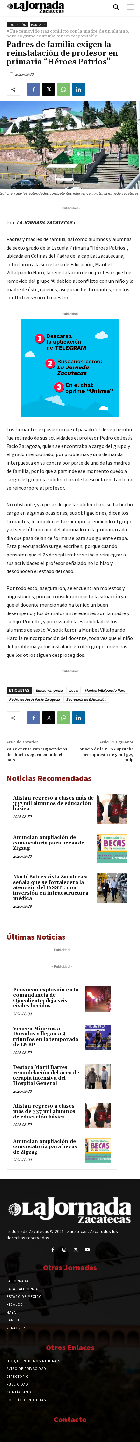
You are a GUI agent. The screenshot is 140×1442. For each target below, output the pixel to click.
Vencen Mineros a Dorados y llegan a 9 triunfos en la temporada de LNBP (45, 1037)
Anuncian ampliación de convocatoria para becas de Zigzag (48, 842)
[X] (48, 89)
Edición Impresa (49, 690)
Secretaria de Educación (86, 699)
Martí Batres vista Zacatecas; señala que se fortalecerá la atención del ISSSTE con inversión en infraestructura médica (50, 887)
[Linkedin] (78, 89)
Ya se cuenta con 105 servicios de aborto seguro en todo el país (37, 754)
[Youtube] (87, 1250)
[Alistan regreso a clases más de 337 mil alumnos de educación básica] (112, 809)
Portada (38, 25)
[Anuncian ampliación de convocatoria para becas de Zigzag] (112, 848)
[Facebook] (33, 89)
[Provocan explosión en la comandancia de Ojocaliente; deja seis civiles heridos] (98, 999)
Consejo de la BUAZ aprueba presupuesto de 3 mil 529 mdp (105, 754)
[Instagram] (64, 1250)
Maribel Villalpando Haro (105, 690)
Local (73, 690)
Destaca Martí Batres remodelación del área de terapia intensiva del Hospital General (46, 1075)
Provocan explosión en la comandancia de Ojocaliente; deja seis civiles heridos (45, 998)
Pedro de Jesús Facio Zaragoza (34, 699)
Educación (17, 25)
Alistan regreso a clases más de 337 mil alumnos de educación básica (53, 803)
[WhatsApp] (63, 89)
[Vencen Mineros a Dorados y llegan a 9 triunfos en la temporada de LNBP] (98, 1037)
